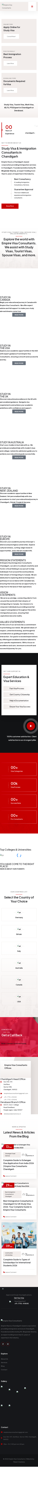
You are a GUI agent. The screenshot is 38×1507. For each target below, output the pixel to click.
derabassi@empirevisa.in (12, 1114)
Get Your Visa (19, 1298)
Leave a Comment (10, 1176)
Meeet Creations (19, 1462)
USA (19, 1001)
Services (4, 1362)
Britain (19, 934)
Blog (2, 1366)
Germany (19, 917)
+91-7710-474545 (10, 1099)
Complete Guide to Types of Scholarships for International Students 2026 (17, 1262)
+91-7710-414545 (10, 1097)
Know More (10, 206)
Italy (19, 951)
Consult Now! (11, 36)
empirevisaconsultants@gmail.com (16, 1093)
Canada (19, 985)
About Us (4, 1359)
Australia (19, 968)
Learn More (10, 63)
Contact (4, 1369)
